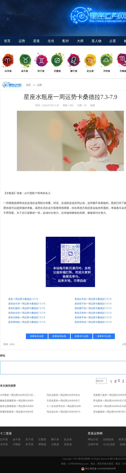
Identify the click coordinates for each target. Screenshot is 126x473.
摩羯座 (42, 444)
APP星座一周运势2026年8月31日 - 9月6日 (17, 396)
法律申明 (93, 444)
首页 (7, 41)
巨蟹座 (42, 439)
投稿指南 (108, 439)
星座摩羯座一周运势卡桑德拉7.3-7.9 (26, 322)
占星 (112, 41)
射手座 (29, 444)
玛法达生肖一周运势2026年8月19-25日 (64, 413)
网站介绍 (93, 439)
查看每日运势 (37, 336)
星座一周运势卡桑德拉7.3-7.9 (23, 299)
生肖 (51, 41)
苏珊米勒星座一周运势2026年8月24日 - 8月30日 (16, 413)
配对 (65, 41)
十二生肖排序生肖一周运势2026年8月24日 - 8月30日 (64, 407)
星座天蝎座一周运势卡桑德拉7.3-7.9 (26, 317)
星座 (36, 41)
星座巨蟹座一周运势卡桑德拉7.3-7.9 (26, 308)
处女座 (68, 439)
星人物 (96, 41)
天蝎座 (17, 444)
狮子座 (55, 439)
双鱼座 (68, 444)
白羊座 (4, 439)
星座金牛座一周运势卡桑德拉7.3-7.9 (26, 303)
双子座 (29, 439)
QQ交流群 (109, 444)
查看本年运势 (104, 336)
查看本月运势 (81, 336)
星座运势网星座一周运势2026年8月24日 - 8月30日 (16, 407)
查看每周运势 (59, 336)
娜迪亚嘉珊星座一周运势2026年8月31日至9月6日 (16, 401)
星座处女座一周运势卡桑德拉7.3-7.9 (26, 313)
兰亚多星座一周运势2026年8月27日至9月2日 (63, 401)
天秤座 (4, 444)
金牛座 (17, 439)
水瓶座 (55, 444)
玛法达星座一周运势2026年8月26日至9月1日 (63, 396)
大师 (80, 41)
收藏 (92, 105)
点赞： (81, 105)
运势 (22, 41)
